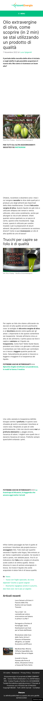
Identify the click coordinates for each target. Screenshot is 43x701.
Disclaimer (36, 673)
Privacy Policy (26, 673)
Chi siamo (6, 673)
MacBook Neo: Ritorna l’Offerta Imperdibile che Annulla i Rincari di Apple (24, 651)
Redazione (15, 673)
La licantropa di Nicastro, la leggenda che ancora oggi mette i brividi (20, 492)
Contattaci (36, 688)
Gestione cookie (37, 699)
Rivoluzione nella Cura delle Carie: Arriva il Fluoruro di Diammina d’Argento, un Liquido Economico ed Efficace (23, 639)
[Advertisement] (21, 91)
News (8, 577)
